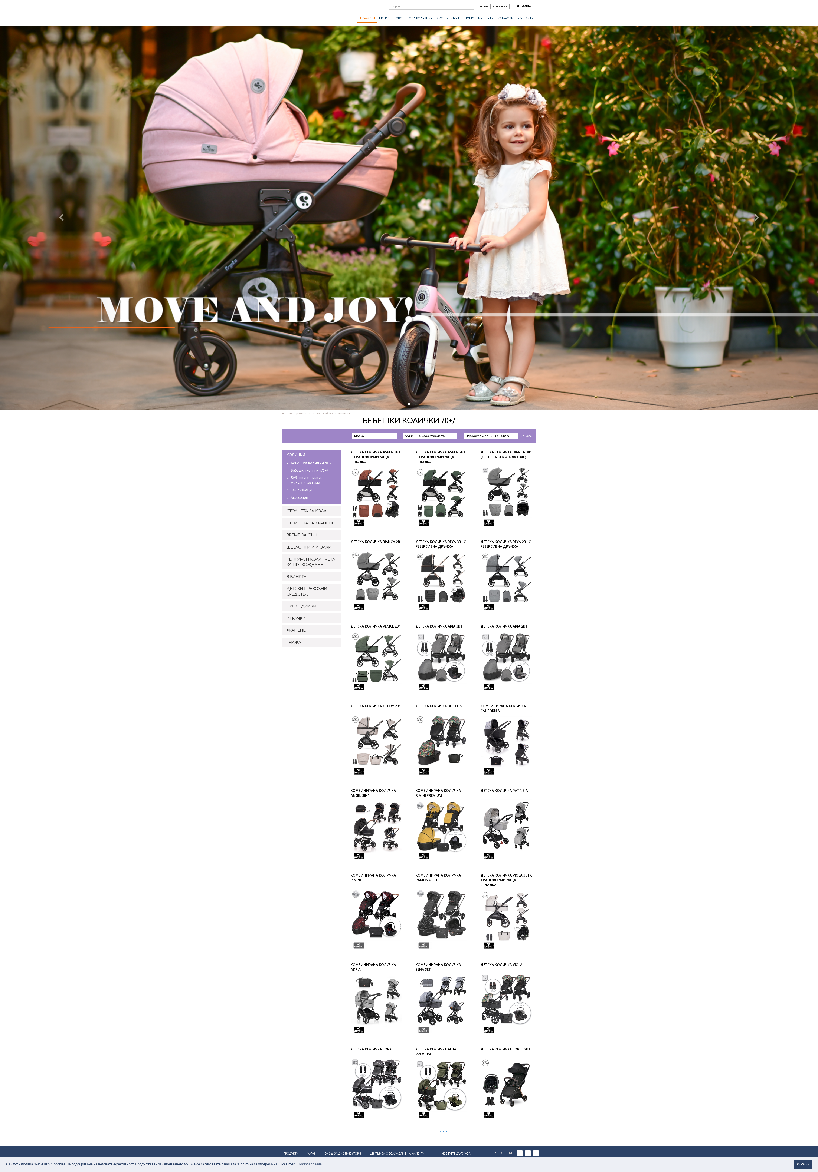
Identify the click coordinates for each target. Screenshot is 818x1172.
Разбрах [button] (803, 1164)
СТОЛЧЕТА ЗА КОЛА (307, 511)
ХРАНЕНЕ (296, 630)
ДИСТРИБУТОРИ (448, 18)
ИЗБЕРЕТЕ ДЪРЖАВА (456, 1153)
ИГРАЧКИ (296, 618)
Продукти (301, 413)
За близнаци (301, 490)
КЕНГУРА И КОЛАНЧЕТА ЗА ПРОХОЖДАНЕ (311, 562)
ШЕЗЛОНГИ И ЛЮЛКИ (309, 547)
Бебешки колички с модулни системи (307, 480)
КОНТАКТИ (500, 6)
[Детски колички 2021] (409, 404)
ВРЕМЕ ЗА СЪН (302, 535)
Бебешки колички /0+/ (311, 463)
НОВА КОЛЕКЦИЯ (419, 18)
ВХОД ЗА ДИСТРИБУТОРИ (343, 1153)
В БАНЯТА (297, 577)
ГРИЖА (294, 642)
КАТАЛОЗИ (505, 18)
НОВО (398, 18)
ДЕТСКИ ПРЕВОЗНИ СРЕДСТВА (307, 591)
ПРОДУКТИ (367, 18)
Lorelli (299, 13)
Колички (314, 413)
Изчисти (527, 435)
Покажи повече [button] (310, 1164)
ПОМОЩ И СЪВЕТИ (479, 18)
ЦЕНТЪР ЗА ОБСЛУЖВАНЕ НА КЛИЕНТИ (397, 1153)
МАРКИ (384, 18)
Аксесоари (299, 497)
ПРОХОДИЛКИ (301, 606)
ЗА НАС (484, 6)
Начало (287, 413)
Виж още (441, 1131)
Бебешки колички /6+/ (309, 470)
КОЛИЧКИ (296, 454)
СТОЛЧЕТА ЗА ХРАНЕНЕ (310, 523)
